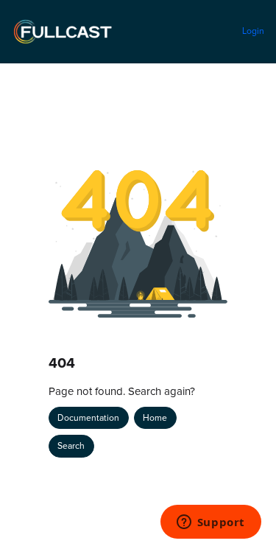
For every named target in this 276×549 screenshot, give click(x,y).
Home (155, 417)
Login (253, 30)
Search (71, 445)
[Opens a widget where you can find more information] (210, 523)
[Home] (62, 32)
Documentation (88, 417)
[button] (243, 512)
